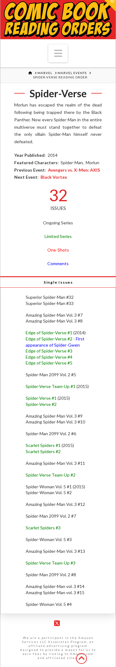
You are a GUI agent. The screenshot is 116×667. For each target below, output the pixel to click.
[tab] (58, 282)
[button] (58, 53)
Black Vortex (54, 177)
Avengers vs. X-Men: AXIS (74, 170)
